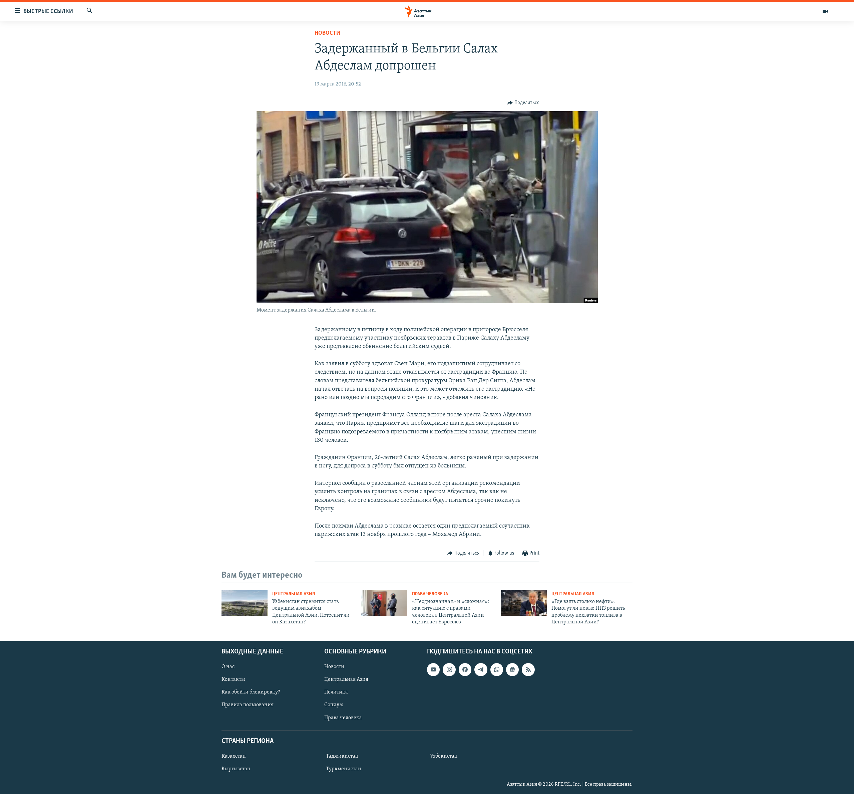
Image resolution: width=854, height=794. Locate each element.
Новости (327, 33)
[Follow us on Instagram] (449, 669)
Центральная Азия (293, 594)
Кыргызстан (236, 769)
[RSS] (528, 669)
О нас (228, 666)
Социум (333, 705)
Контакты (233, 679)
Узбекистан (444, 756)
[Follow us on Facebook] (465, 669)
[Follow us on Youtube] (433, 669)
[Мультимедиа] (825, 11)
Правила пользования (248, 705)
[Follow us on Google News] (512, 669)
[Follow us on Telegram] (480, 669)
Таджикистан (342, 756)
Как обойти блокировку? (251, 692)
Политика (336, 692)
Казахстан (234, 756)
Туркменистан (343, 769)
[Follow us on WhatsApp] (496, 669)
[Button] (523, 102)
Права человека (430, 594)
